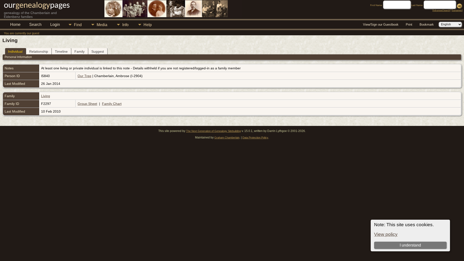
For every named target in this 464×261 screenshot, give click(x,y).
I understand (410, 245)
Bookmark (427, 24)
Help (148, 25)
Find (78, 25)
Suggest (97, 51)
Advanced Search (441, 10)
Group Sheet (87, 104)
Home (15, 24)
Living (45, 96)
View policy (386, 234)
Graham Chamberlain (226, 137)
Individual (15, 51)
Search (35, 24)
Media (102, 25)
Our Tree (84, 76)
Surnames (457, 10)
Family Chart (112, 104)
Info (125, 25)
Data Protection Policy (255, 137)
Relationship (38, 51)
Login (55, 24)
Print (409, 24)
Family (79, 51)
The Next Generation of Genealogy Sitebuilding (213, 131)
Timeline (61, 51)
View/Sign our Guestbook (381, 24)
